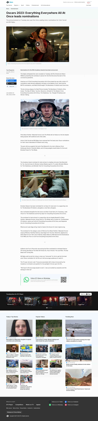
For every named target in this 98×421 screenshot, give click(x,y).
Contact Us (30, 408)
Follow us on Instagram (73, 404)
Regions (16, 5)
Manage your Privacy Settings (14, 412)
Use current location (80, 2)
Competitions (19, 404)
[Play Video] (37, 44)
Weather (65, 2)
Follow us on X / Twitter (57, 401)
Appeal (38, 404)
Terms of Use (16, 408)
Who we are (9, 408)
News (7, 8)
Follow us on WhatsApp (57, 404)
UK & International (45, 5)
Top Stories (9, 5)
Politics (28, 5)
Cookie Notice (37, 408)
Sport (22, 5)
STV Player (9, 404)
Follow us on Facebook (73, 401)
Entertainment (35, 5)
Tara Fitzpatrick (10, 70)
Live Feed (88, 5)
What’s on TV (30, 404)
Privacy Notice (23, 408)
